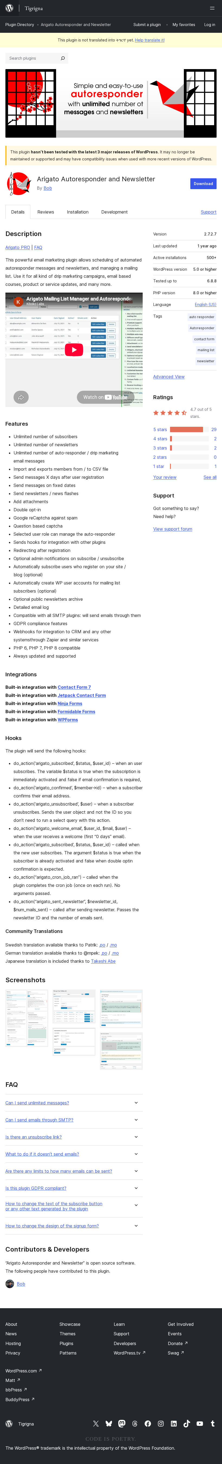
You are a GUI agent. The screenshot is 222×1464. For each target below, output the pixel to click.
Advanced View (169, 376)
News (11, 1333)
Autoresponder (202, 328)
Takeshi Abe (103, 961)
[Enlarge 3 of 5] (88, 1035)
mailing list (206, 350)
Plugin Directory (19, 24)
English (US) (206, 304)
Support (209, 212)
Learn (119, 1324)
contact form (204, 339)
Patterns (68, 1353)
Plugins (66, 1343)
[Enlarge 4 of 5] (135, 997)
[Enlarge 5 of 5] (135, 1039)
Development (114, 212)
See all (210, 477)
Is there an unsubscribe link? (33, 1137)
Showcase (70, 1324)
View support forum (172, 529)
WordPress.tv (130, 1353)
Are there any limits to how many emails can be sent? (58, 1171)
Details (18, 212)
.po (102, 945)
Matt (13, 1380)
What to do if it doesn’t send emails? (42, 1154)
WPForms (68, 719)
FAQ (38, 247)
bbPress (16, 1389)
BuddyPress (20, 1399)
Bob (48, 188)
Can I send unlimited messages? (37, 1103)
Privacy (12, 1353)
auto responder (201, 317)
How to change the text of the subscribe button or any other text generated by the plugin (53, 1206)
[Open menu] (213, 8)
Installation (78, 212)
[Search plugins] (62, 58)
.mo (113, 945)
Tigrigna (26, 1424)
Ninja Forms (70, 703)
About (11, 1324)
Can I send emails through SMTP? (39, 1120)
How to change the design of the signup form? (52, 1226)
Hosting (13, 1343)
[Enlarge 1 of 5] (41, 997)
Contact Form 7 (74, 687)
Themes (68, 1333)
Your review (165, 477)
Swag (176, 1353)
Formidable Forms (76, 711)
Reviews (45, 212)
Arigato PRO (17, 247)
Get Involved (181, 1324)
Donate (178, 1343)
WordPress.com (23, 1370)
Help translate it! (150, 40)
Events (175, 1333)
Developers (125, 1343)
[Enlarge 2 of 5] (88, 997)
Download (203, 183)
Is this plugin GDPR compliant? (35, 1188)
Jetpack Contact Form (82, 695)
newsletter (205, 361)
